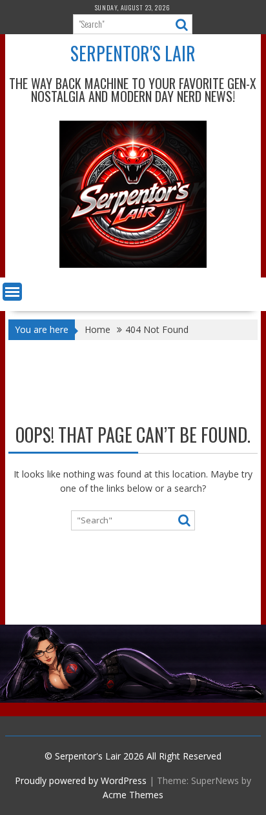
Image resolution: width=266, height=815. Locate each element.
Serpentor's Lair (133, 53)
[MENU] (12, 292)
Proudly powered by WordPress (81, 780)
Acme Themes (133, 795)
